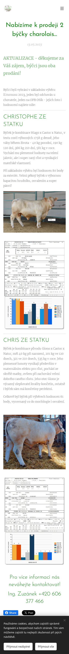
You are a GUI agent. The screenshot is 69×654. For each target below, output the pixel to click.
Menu (62, 8)
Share (12, 612)
